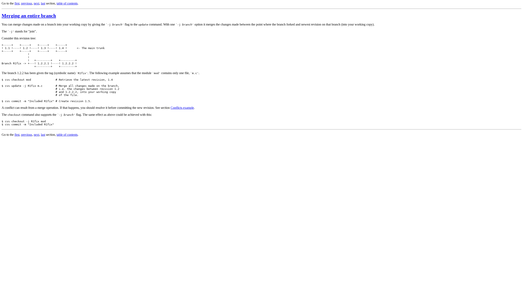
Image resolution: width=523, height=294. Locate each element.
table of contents (67, 3)
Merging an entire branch (29, 15)
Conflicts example (182, 107)
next (36, 3)
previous (26, 3)
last (43, 3)
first (17, 3)
